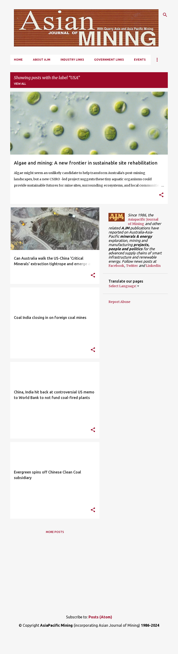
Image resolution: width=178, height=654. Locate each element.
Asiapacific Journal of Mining (143, 221)
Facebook (116, 266)
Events (140, 59)
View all (20, 83)
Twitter (132, 266)
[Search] (165, 14)
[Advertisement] (89, 573)
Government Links (109, 59)
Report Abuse (119, 302)
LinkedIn (153, 266)
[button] (161, 195)
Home (18, 59)
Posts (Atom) (100, 617)
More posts (55, 531)
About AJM (41, 59)
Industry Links (72, 59)
